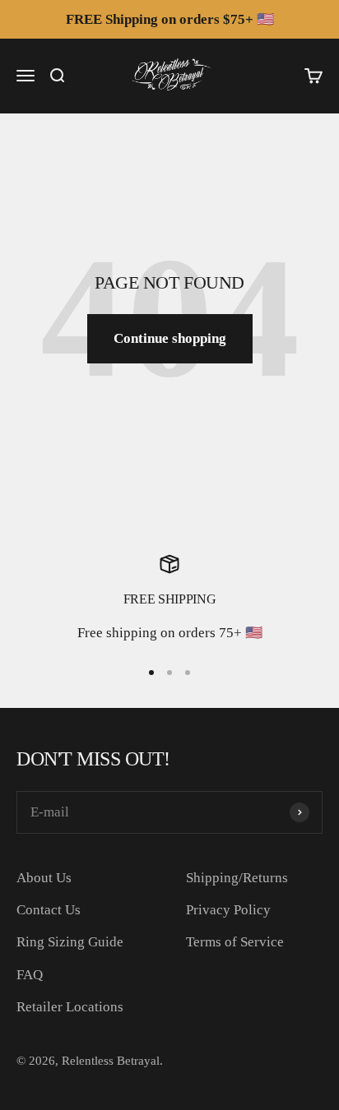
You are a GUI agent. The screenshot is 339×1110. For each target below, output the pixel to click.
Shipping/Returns (237, 878)
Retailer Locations (69, 1007)
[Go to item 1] (151, 672)
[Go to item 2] (169, 672)
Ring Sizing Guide (69, 942)
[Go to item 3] (187, 672)
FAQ (29, 975)
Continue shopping (170, 338)
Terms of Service (235, 942)
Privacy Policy (228, 910)
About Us (44, 878)
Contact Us (48, 910)
